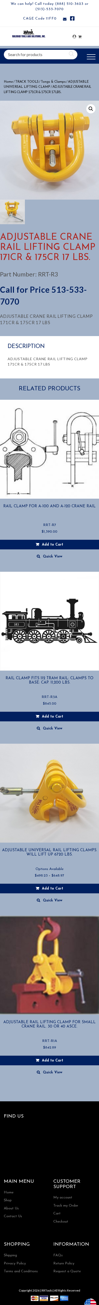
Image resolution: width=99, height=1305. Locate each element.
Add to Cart (52, 889)
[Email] (65, 19)
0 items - (79, 35)
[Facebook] (72, 19)
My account (62, 1197)
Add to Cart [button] (52, 545)
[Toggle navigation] (91, 57)
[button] (90, 108)
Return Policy (63, 1263)
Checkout (60, 1222)
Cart (57, 1213)
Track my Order (65, 1206)
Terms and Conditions (21, 1271)
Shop (8, 1200)
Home (8, 81)
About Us (11, 1208)
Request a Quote (67, 1271)
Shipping (10, 1255)
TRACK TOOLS (27, 81)
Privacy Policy (15, 1263)
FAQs (58, 1255)
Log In (74, 36)
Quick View (52, 557)
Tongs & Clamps (53, 81)
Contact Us (13, 1216)
